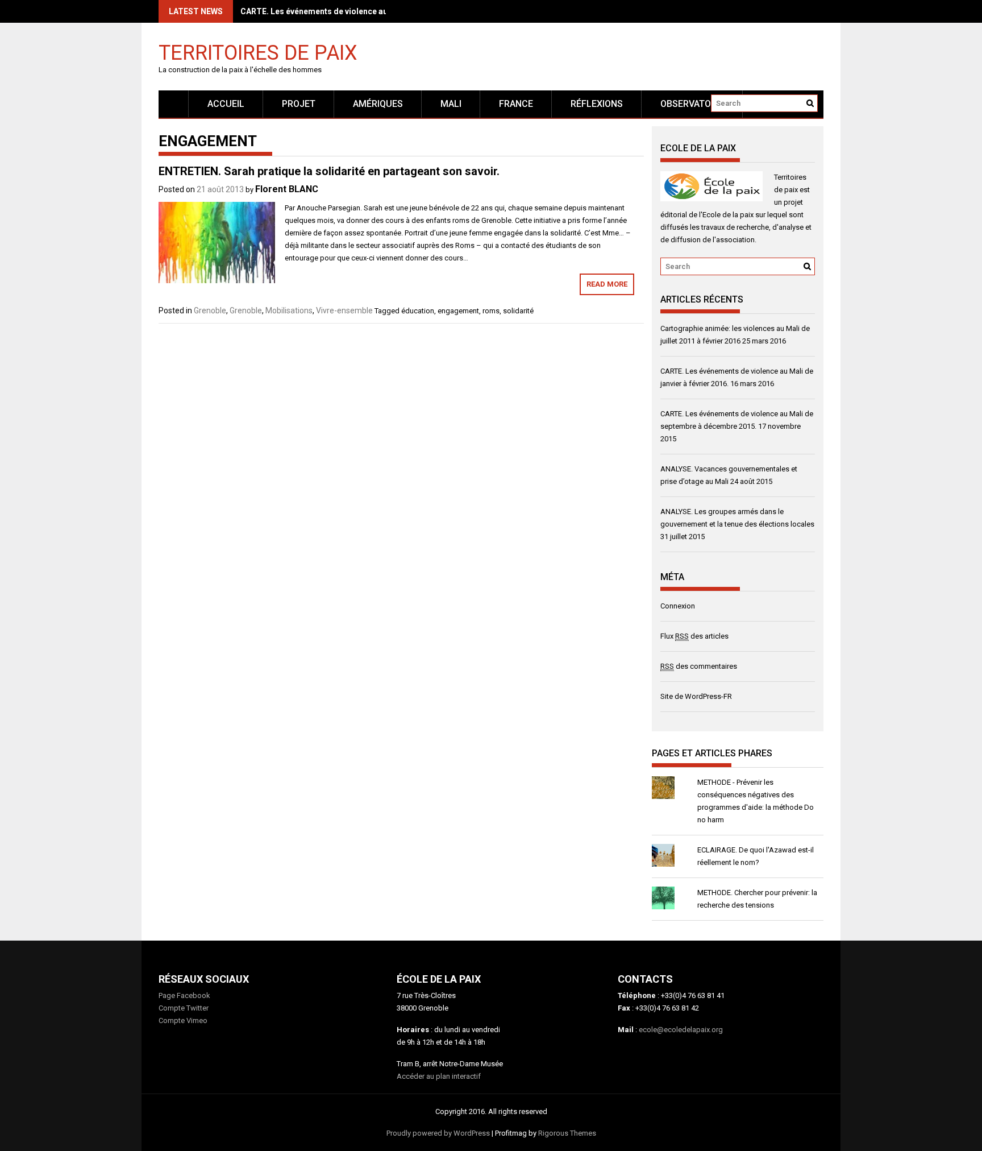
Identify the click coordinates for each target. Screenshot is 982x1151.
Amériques (378, 103)
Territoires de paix (258, 52)
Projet (298, 103)
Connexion (677, 606)
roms (491, 311)
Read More (606, 284)
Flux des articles (694, 636)
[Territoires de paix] (174, 103)
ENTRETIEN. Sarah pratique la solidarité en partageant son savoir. (329, 171)
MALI (450, 103)
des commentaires (698, 666)
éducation (417, 311)
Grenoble (210, 310)
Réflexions (597, 103)
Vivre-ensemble (344, 310)
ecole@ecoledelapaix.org (681, 1029)
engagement (458, 311)
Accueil (225, 103)
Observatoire (692, 103)
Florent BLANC (286, 189)
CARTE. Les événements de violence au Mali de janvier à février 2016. (370, 11)
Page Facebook (184, 995)
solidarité (518, 311)
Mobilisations (289, 310)
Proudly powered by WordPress (438, 1133)
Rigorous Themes (567, 1133)
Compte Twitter (184, 1008)
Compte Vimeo (183, 1020)
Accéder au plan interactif (439, 1076)
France (516, 103)
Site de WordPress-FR (696, 696)
